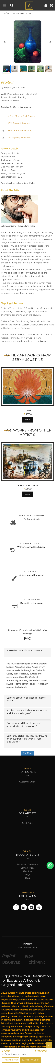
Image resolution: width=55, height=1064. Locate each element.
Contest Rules (27, 868)
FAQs (27, 874)
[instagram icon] (31, 907)
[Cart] (51, 5)
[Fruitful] (27, 41)
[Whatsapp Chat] (50, 865)
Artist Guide (27, 823)
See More (27, 753)
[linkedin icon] (24, 907)
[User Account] (46, 5)
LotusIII (27, 410)
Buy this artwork (30, 1060)
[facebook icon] (16, 907)
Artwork (10, 13)
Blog (27, 878)
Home (3, 13)
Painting (19, 13)
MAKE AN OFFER (11, 1060)
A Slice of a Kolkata (27, 485)
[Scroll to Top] (49, 1045)
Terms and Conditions (27, 864)
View (27, 419)
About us (27, 871)
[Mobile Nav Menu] (4, 5)
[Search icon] (12, 5)
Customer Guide (27, 782)
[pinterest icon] (39, 907)
